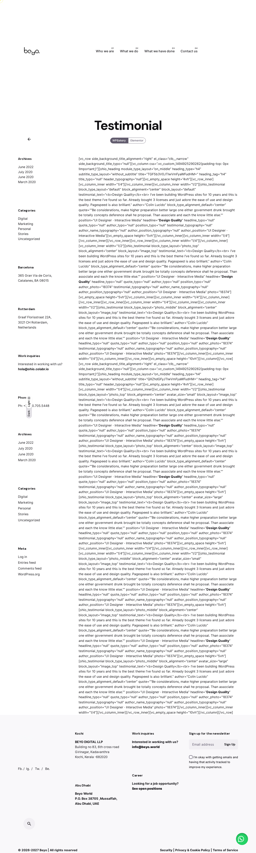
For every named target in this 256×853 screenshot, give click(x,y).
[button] (242, 839)
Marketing (25, 224)
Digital (23, 219)
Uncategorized (29, 239)
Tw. (37, 769)
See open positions (147, 788)
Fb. (20, 769)
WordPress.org (29, 574)
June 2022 (25, 167)
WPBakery (119, 140)
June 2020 (26, 177)
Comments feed (30, 568)
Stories (23, 234)
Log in (22, 557)
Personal (24, 229)
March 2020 (27, 182)
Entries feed (27, 563)
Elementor (136, 140)
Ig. (28, 769)
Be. (47, 769)
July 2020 (25, 172)
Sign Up (229, 744)
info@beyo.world (146, 747)
